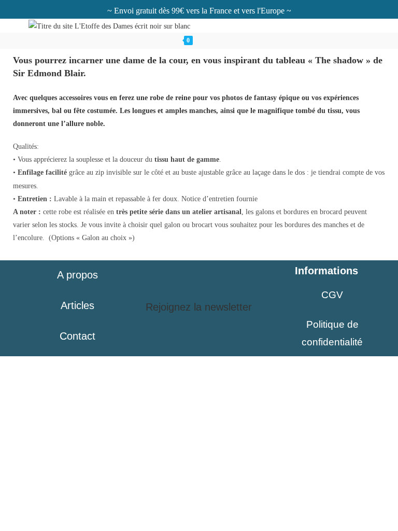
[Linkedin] (227, 278)
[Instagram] (170, 278)
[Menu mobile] (220, 41)
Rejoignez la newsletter (199, 307)
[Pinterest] (199, 278)
